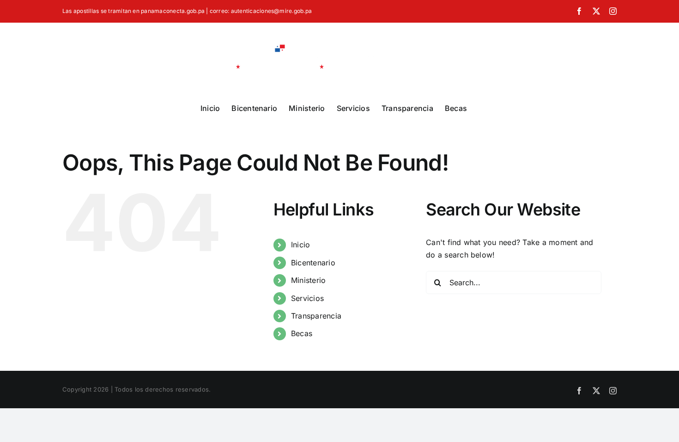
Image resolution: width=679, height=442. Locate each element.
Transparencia (316, 315)
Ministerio (308, 280)
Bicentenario (313, 262)
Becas (301, 333)
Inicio (300, 244)
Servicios (307, 298)
